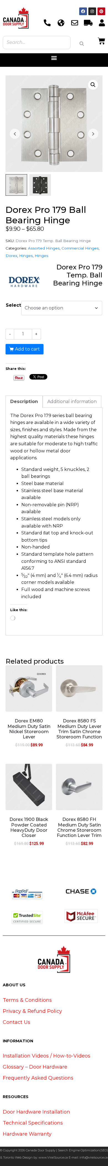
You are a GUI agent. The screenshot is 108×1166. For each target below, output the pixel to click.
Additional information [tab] (72, 401)
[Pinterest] (101, 11)
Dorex (11, 255)
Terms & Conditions (27, 1000)
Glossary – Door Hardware (35, 1067)
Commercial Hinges (80, 248)
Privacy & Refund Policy (32, 1011)
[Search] (81, 43)
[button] (54, 57)
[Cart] (101, 40)
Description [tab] (24, 401)
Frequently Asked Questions (38, 1078)
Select (13, 305)
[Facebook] (83, 11)
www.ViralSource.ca (53, 1157)
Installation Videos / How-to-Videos (46, 1056)
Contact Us (16, 1022)
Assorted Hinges (44, 248)
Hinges (26, 255)
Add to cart (27, 349)
